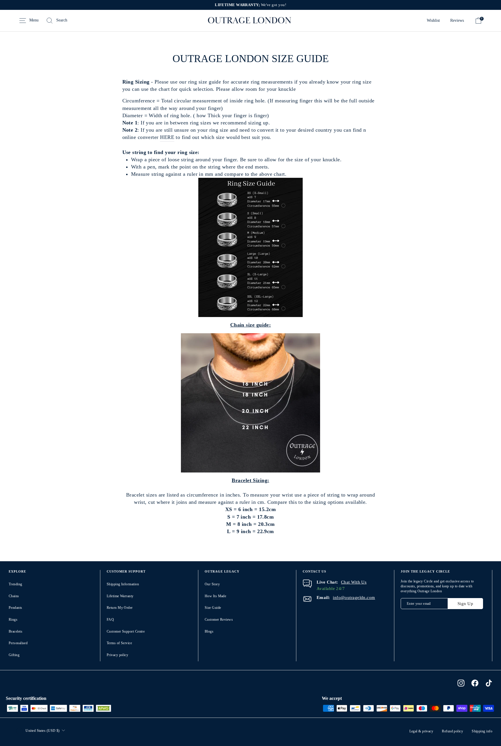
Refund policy (452, 731)
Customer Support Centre (126, 631)
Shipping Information (123, 584)
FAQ (110, 620)
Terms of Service (119, 643)
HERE (167, 137)
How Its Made (215, 596)
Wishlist (433, 20)
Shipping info (482, 731)
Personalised (18, 643)
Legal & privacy (421, 731)
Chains (14, 596)
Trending (15, 584)
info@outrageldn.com (354, 597)
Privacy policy (117, 655)
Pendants (15, 608)
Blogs (209, 631)
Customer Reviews (219, 620)
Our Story (212, 584)
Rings (13, 620)
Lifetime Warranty (120, 596)
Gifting (14, 655)
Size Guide (213, 608)
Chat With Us (353, 582)
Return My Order (120, 608)
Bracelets (15, 631)
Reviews (457, 20)
